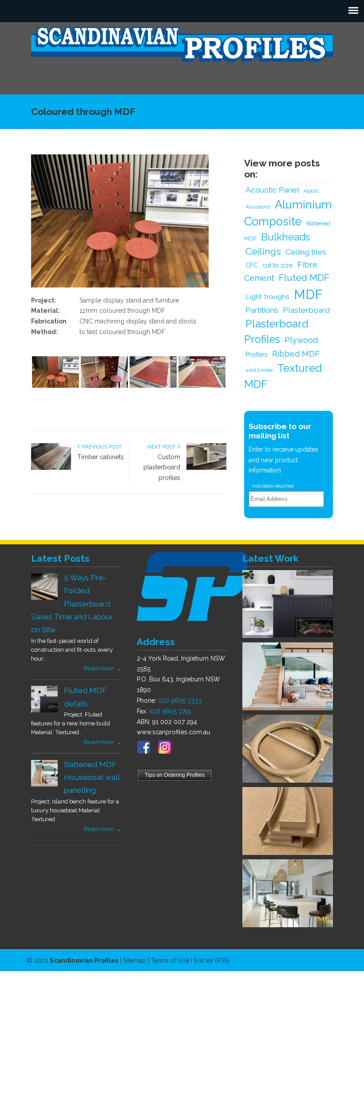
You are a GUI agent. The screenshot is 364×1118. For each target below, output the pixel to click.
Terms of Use (170, 960)
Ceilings (263, 251)
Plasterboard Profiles (276, 332)
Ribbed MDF (296, 353)
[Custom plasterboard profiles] (206, 468)
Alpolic (311, 190)
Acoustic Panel (272, 189)
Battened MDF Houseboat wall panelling (91, 777)
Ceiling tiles (305, 252)
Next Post (162, 447)
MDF (308, 294)
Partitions (261, 310)
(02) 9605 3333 (180, 700)
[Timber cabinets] (51, 468)
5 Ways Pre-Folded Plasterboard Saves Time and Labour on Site (72, 603)
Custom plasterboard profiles (161, 467)
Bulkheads (285, 237)
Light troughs (267, 296)
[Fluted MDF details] (44, 710)
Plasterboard (306, 310)
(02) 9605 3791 (170, 711)
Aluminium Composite (288, 213)
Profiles (256, 354)
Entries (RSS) (211, 960)
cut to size (277, 265)
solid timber (259, 370)
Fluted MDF (304, 277)
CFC (251, 265)
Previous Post (100, 447)
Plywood (301, 340)
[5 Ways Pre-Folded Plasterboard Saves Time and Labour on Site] (44, 597)
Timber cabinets (100, 457)
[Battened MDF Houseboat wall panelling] (44, 784)
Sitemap (134, 960)
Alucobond (257, 206)
